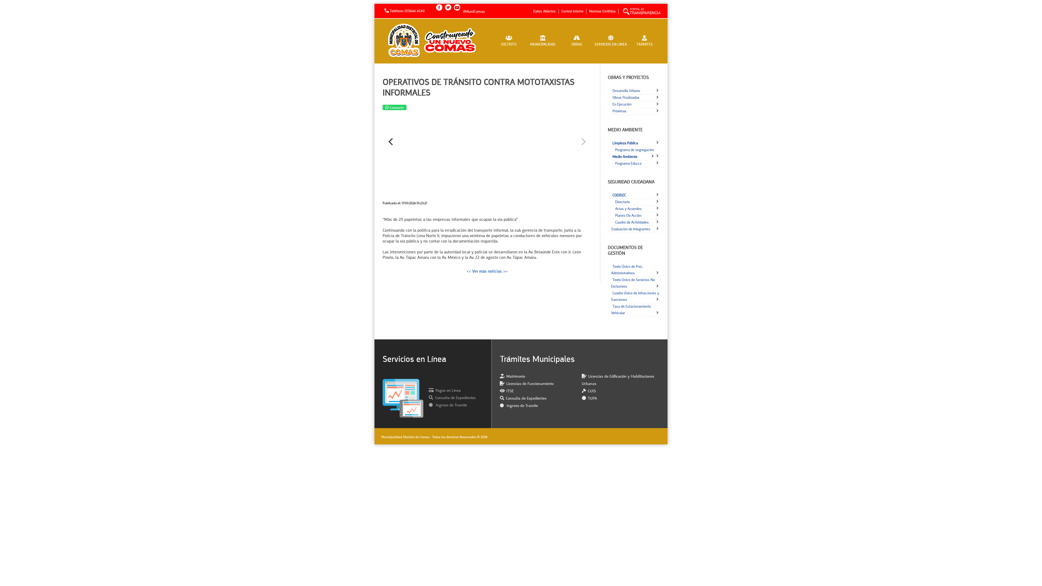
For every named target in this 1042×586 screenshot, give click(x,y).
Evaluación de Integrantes (630, 229)
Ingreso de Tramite (451, 405)
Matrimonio (515, 377)
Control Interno (572, 11)
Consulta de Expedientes (455, 398)
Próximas (619, 111)
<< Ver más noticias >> (487, 271)
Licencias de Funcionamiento (530, 384)
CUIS (592, 391)
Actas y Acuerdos (628, 209)
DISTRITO (508, 44)
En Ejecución (621, 104)
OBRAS (576, 44)
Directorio (622, 202)
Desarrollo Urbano (626, 91)
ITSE (510, 391)
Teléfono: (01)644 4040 (407, 11)
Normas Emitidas (602, 11)
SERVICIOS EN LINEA (611, 44)
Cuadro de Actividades (632, 222)
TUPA (592, 399)
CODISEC (619, 195)
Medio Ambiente (624, 157)
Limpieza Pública (625, 143)
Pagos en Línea (448, 391)
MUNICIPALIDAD (542, 44)
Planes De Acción (628, 216)
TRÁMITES (644, 44)
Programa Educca (628, 163)
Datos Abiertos (544, 11)
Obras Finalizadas (626, 98)
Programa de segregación (634, 150)
